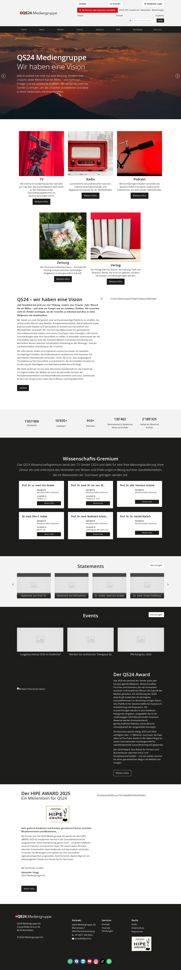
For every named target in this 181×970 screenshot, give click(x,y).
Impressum (137, 931)
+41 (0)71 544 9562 (83, 934)
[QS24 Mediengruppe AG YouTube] (89, 961)
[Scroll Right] (168, 586)
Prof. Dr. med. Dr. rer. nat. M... (88, 485)
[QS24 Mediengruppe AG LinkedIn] (83, 961)
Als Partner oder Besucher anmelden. (98, 10)
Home (24, 29)
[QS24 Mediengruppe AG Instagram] (96, 961)
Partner (119, 15)
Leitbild (23, 387)
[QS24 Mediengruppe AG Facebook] (76, 961)
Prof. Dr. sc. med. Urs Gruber (38, 485)
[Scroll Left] (13, 586)
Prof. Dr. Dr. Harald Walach (135, 516)
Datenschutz (138, 927)
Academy (160, 15)
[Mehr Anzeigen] (34, 585)
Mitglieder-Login (154, 4)
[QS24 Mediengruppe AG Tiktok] (102, 961)
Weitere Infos (41, 201)
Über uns (157, 29)
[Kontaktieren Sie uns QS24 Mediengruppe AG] (70, 961)
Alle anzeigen (156, 565)
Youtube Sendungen (107, 929)
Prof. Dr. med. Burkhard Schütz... (89, 516)
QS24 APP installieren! (129, 10)
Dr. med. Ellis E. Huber (34, 516)
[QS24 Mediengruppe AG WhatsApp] (109, 961)
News (83, 4)
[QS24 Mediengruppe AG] (39, 13)
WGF (118, 29)
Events (80, 29)
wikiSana (99, 29)
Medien (60, 29)
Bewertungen (158, 10)
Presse (80, 15)
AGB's (134, 924)
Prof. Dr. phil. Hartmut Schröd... (138, 485)
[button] (3, 76)
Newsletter (146, 10)
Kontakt (116, 4)
